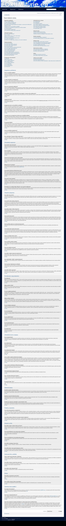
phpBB (7, 518)
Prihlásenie (20, 9)
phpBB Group (21, 166)
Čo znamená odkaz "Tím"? (37, 28)
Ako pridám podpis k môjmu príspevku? (11, 45)
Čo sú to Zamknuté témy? (9, 65)
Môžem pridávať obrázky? (9, 61)
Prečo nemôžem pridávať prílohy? (10, 50)
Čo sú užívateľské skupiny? (37, 23)
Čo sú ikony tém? (7, 66)
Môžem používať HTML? (8, 59)
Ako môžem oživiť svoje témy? (9, 55)
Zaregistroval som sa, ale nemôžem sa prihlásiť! (12, 26)
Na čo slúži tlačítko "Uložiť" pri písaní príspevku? (12, 53)
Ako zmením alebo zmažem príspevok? (11, 44)
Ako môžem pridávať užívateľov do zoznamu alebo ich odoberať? (43, 38)
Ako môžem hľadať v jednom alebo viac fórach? (40, 41)
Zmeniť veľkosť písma (60, 14)
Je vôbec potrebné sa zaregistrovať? (10, 22)
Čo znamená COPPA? (8, 28)
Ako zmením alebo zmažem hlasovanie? (11, 48)
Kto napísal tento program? (37, 58)
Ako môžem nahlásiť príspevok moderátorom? (12, 52)
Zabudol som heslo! (8, 25)
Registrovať (12, 9)
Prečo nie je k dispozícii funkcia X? (38, 59)
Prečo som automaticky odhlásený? (10, 23)
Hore (6, 90)
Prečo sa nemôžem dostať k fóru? (10, 49)
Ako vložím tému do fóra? (9, 43)
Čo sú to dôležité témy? (8, 64)
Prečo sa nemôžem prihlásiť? (9, 21)
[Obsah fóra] (33, 3)
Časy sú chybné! (7, 34)
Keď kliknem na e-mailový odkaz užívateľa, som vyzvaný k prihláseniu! (16, 39)
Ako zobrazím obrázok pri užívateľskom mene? (12, 37)
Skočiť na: (44, 511)
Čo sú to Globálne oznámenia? (9, 62)
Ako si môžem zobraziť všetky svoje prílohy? (40, 55)
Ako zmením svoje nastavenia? (9, 33)
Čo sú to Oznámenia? (8, 63)
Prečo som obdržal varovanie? (9, 51)
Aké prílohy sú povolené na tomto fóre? (39, 54)
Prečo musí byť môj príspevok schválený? (11, 54)
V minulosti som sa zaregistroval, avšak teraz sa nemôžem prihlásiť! (15, 27)
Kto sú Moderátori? (36, 22)
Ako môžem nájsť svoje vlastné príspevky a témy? (41, 45)
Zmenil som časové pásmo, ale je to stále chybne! (12, 35)
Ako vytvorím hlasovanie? (9, 46)
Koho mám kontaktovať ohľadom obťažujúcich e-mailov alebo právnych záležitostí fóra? (47, 60)
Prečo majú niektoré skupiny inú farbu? (39, 26)
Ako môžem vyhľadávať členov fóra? (39, 44)
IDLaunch (13, 519)
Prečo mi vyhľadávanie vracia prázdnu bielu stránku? (41, 43)
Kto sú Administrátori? (36, 21)
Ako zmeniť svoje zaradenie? (9, 38)
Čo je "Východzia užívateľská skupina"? (39, 27)
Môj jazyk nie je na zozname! (9, 36)
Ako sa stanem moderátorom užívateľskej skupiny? (41, 25)
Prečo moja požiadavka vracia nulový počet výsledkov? (42, 42)
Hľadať (5, 517)
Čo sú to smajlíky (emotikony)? (9, 60)
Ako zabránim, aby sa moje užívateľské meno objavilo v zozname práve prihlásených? (18, 24)
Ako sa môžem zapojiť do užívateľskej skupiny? (40, 24)
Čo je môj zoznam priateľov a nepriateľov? (40, 37)
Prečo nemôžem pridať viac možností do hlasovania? (13, 47)
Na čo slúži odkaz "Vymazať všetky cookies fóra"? (12, 30)
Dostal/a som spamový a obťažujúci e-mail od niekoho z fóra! (43, 33)
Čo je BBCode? (7, 58)
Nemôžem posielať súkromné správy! (39, 31)
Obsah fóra (4, 9)
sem (27, 491)
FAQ (2, 517)
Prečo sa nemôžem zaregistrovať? (10, 29)
